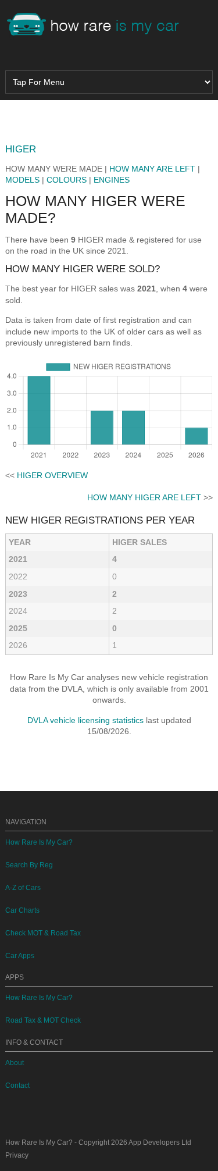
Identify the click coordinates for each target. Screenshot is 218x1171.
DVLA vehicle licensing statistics (85, 720)
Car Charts (22, 910)
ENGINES (112, 179)
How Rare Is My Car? (39, 842)
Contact (17, 1085)
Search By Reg (29, 865)
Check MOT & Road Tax (43, 933)
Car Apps (19, 956)
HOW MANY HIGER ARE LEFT (144, 497)
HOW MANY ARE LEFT (152, 168)
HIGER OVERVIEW (52, 475)
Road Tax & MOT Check (43, 1020)
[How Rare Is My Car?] (98, 25)
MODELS (22, 179)
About (14, 1063)
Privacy (16, 1155)
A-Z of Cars (23, 888)
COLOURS (67, 179)
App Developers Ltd (159, 1142)
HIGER (20, 149)
